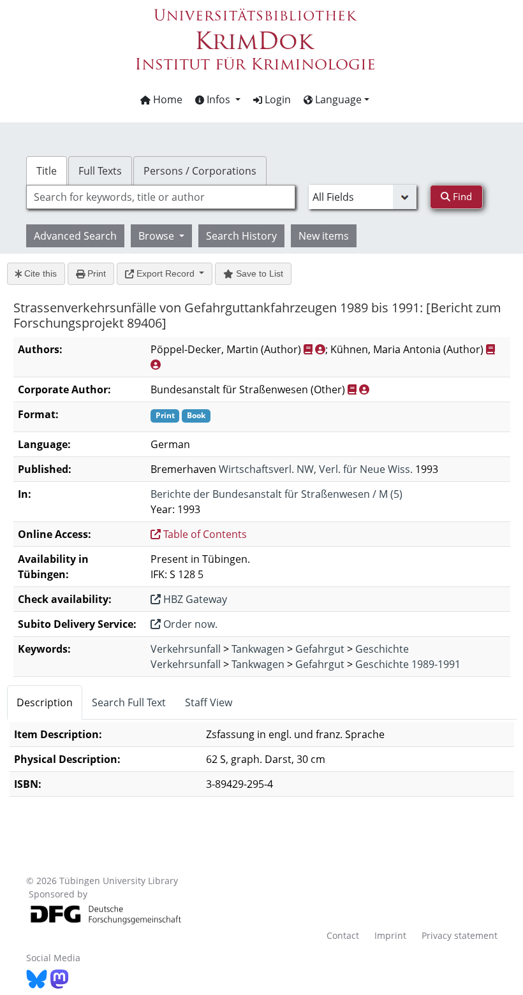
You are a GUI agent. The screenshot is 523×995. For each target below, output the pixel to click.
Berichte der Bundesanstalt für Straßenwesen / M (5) (276, 494)
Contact (343, 935)
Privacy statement (459, 935)
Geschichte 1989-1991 (407, 664)
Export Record (165, 273)
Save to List (258, 273)
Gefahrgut (319, 649)
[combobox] (160, 197)
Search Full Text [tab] (129, 702)
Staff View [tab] (208, 702)
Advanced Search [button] (75, 236)
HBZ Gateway (194, 599)
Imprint (390, 935)
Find (461, 196)
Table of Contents (204, 534)
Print (95, 273)
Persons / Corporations (200, 171)
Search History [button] (241, 236)
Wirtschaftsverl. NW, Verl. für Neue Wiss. (316, 469)
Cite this (39, 273)
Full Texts (100, 171)
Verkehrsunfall (186, 649)
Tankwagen (258, 649)
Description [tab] (45, 702)
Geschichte (382, 649)
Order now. (189, 624)
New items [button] (323, 236)
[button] (218, 99)
